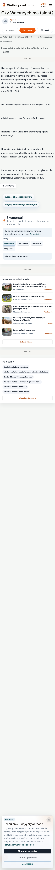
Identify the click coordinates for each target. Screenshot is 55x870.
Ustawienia (27, 864)
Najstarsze (23, 243)
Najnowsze (9, 243)
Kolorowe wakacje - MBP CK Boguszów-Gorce (22, 382)
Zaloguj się (35, 234)
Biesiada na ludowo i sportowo (16, 367)
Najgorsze (9, 249)
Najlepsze (36, 243)
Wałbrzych (7, 41)
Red (10, 37)
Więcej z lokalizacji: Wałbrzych (21, 204)
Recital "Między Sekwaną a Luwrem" (18, 377)
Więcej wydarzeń (27, 398)
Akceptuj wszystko (27, 851)
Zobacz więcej (27, 342)
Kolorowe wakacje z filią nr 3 (15, 387)
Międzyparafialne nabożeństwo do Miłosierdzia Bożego (26, 372)
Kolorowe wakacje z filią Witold (16, 392)
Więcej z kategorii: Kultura (18, 197)
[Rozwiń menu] (50, 5)
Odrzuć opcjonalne (27, 857)
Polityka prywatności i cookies (19, 844)
